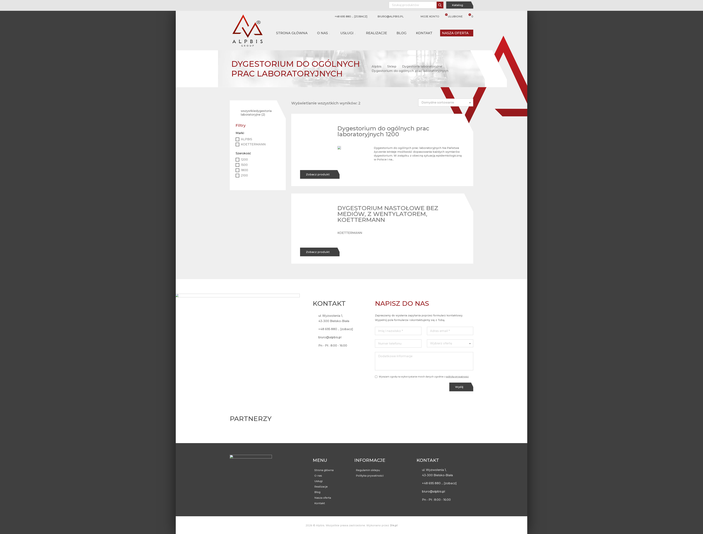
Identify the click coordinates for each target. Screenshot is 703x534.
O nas (322, 33)
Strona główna (292, 33)
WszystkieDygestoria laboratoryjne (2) (256, 112)
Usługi (347, 33)
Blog (401, 33)
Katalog (458, 5)
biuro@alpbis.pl (390, 16)
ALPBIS (246, 139)
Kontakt (424, 33)
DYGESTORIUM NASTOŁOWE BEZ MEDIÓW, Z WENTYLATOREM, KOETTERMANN (387, 213)
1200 (244, 159)
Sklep (391, 66)
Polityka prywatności (370, 475)
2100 (244, 175)
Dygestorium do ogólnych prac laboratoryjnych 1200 (383, 131)
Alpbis (377, 66)
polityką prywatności (457, 376)
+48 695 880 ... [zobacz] (351, 16)
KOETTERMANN (349, 233)
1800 (244, 170)
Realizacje (376, 33)
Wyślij (459, 387)
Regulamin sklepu (368, 470)
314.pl (393, 525)
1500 (244, 165)
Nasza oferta (455, 33)
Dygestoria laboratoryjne (422, 66)
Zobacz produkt (318, 174)
